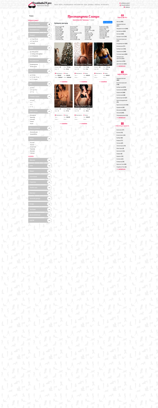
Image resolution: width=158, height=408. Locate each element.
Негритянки (33, 147)
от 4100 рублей (34, 56)
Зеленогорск (103, 28)
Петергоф (59, 34)
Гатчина (88, 28)
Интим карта (105, 4)
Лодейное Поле (104, 30)
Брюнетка (32, 117)
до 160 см (32, 75)
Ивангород (59, 29)
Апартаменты (33, 134)
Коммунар (74, 30)
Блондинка (33, 115)
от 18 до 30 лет (34, 39)
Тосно (102, 38)
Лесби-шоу (33, 187)
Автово (120, 21)
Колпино (58, 30)
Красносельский (122, 104)
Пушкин (58, 35)
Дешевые (91, 4)
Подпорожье (89, 34)
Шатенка (32, 119)
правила (127, 7)
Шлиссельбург (75, 39)
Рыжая (32, 121)
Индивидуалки (68, 4)
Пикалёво (73, 34)
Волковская (121, 46)
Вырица (73, 28)
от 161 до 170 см (34, 77)
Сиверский (73, 36)
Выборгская (121, 49)
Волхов (88, 26)
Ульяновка (59, 39)
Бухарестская (122, 36)
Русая (31, 123)
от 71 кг (32, 92)
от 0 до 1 (32, 100)
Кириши (87, 29)
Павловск (103, 33)
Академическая (122, 28)
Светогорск (88, 35)
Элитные (97, 4)
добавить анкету (125, 3)
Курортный (120, 107)
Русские (32, 142)
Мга (86, 31)
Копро (32, 204)
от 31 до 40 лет (34, 41)
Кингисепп (74, 29)
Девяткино (121, 61)
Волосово (74, 26)
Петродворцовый (122, 115)
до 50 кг (32, 87)
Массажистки (78, 4)
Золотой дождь (35, 198)
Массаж (32, 160)
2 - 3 (31, 102)
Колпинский (121, 95)
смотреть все (121, 66)
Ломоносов (59, 31)
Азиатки (32, 144)
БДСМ (85, 4)
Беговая (120, 34)
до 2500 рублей (34, 51)
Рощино (73, 35)
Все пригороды (107, 22)
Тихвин (87, 38)
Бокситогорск (59, 26)
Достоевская (121, 64)
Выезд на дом (34, 132)
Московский (121, 110)
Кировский (121, 92)
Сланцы (88, 36)
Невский (120, 112)
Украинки (32, 149)
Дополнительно (35, 215)
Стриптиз (33, 182)
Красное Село (89, 30)
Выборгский (121, 87)
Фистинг (32, 193)
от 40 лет (32, 43)
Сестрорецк (59, 36)
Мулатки (32, 151)
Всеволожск (103, 26)
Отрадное (88, 33)
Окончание (33, 176)
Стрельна (58, 38)
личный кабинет (125, 5)
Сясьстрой (73, 38)
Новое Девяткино (76, 33)
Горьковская (121, 51)
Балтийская (121, 31)
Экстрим (33, 209)
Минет (32, 171)
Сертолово (103, 35)
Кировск (102, 29)
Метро (61, 4)
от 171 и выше (33, 79)
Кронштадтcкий (122, 97)
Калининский (122, 90)
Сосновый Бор (104, 36)
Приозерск (103, 34)
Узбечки (32, 153)
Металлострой (104, 31)
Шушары (88, 39)
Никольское (59, 33)
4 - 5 (31, 104)
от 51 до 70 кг (33, 90)
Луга (72, 31)
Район (56, 4)
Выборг (58, 28)
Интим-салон (33, 66)
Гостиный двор (122, 54)
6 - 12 (31, 106)
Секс (31, 166)
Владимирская (122, 43)
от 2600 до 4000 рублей (36, 54)
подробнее (64, 81)
